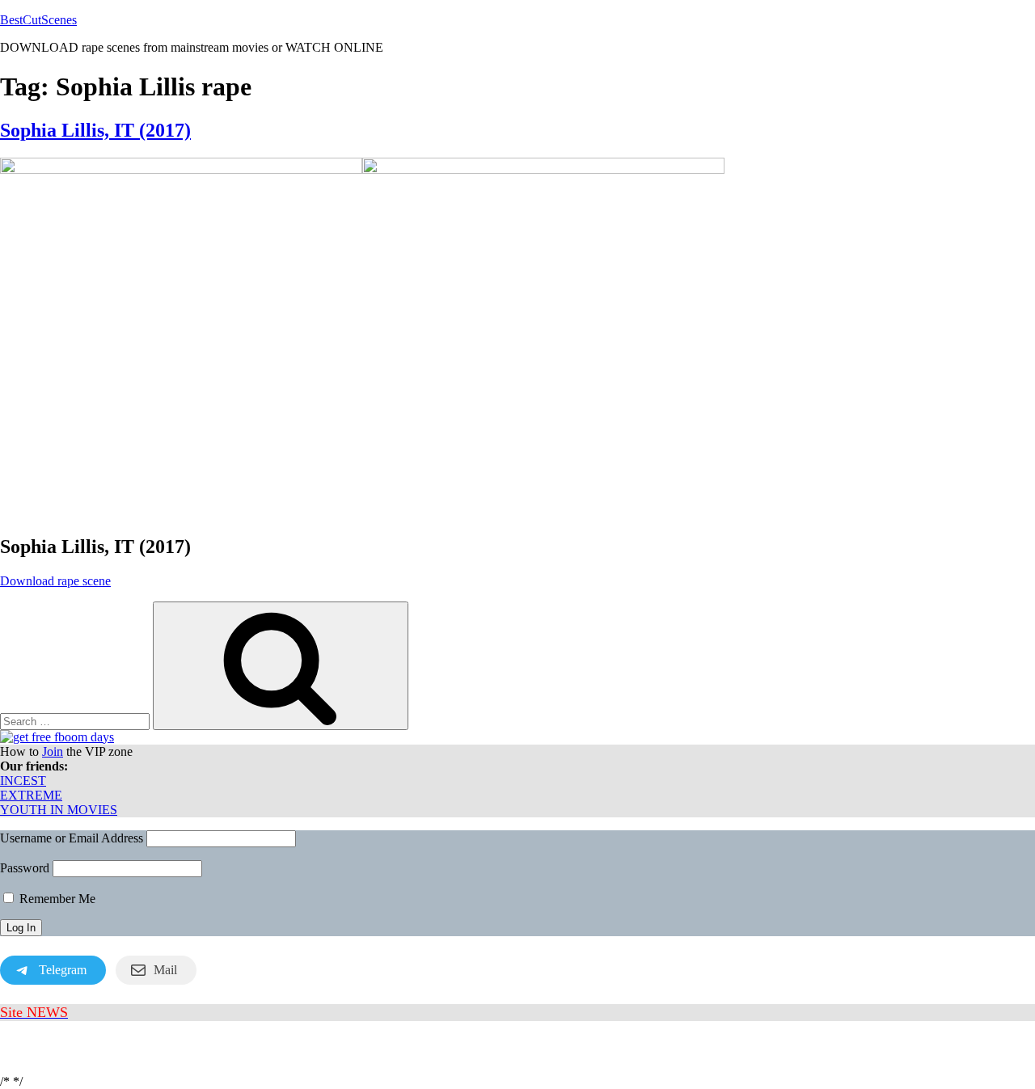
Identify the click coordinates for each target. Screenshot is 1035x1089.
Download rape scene (55, 581)
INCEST (23, 780)
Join (52, 751)
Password (24, 868)
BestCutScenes (38, 20)
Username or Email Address (71, 838)
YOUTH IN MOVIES (58, 810)
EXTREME (31, 795)
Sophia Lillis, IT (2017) (95, 130)
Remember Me (55, 898)
